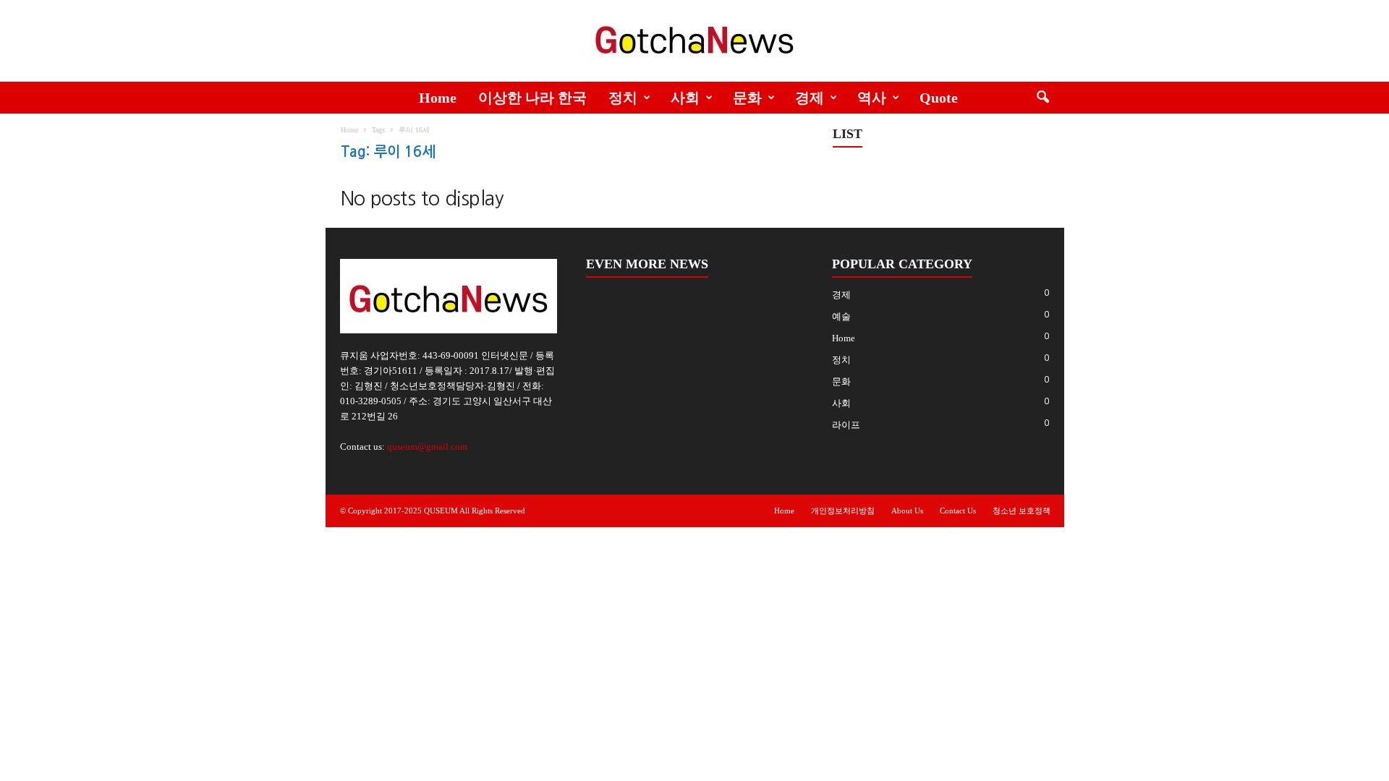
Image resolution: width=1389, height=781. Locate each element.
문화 (747, 98)
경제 (809, 98)
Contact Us (958, 510)
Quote (938, 98)
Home (437, 98)
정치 (622, 98)
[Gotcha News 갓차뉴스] (694, 37)
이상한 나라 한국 (532, 98)
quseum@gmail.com (427, 446)
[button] (1042, 98)
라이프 (846, 424)
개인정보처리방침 (843, 510)
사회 (685, 98)
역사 (871, 98)
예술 (841, 316)
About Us (907, 510)
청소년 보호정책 (1021, 510)
